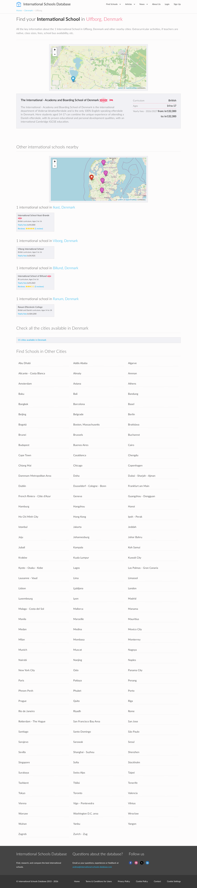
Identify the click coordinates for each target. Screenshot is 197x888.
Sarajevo (23, 742)
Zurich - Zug (80, 834)
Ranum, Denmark (66, 299)
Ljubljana (78, 588)
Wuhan (22, 824)
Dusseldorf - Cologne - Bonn (89, 486)
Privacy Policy (124, 881)
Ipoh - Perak (135, 517)
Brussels (78, 435)
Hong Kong (79, 517)
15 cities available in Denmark (32, 340)
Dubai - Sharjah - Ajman (141, 476)
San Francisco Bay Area (86, 721)
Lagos (76, 568)
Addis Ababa (80, 363)
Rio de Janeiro (26, 711)
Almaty (77, 373)
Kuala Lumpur (81, 558)
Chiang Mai (24, 465)
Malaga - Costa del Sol (31, 609)
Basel (131, 404)
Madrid (132, 598)
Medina (77, 629)
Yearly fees (26, 225)
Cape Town (24, 455)
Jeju (20, 537)
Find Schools (112, 4)
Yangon (132, 824)
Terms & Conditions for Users (99, 881)
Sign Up (177, 4)
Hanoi (131, 506)
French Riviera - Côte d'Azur (34, 496)
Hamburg (23, 506)
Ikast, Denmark (64, 207)
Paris (21, 680)
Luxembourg (25, 598)
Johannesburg (81, 537)
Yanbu (76, 824)
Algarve (132, 363)
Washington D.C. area (85, 813)
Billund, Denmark (65, 268)
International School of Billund (32, 276)
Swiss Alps (79, 773)
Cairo (131, 445)
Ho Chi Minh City (28, 517)
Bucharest (134, 435)
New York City (26, 670)
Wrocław (133, 813)
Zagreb (22, 834)
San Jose (133, 721)
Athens (132, 384)
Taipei (131, 773)
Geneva (77, 496)
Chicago (77, 465)
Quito (76, 701)
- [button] (55, 54)
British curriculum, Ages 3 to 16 (30, 221)
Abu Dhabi (24, 363)
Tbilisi (76, 783)
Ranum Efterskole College (30, 307)
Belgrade (78, 414)
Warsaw (23, 813)
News (142, 4)
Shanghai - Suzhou (83, 752)
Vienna (22, 803)
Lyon (75, 598)
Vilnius (132, 803)
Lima (76, 578)
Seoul (131, 742)
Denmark (28, 11)
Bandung (133, 394)
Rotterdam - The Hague (31, 721)
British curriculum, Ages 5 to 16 (30, 252)
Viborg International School (31, 249)
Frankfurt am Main (138, 486)
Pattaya (77, 680)
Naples (132, 660)
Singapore (24, 762)
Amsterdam (25, 384)
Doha (76, 476)
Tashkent (23, 783)
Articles (128, 4)
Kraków (22, 558)
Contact (157, 881)
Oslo (75, 670)
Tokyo (21, 793)
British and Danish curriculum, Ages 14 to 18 (35, 310)
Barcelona (79, 404)
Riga (130, 701)
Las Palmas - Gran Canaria (143, 568)
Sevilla (22, 752)
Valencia (133, 793)
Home (19, 11)
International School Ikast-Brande (33, 215)
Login (167, 4)
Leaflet (120, 88)
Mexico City (135, 629)
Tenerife (133, 783)
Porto (131, 691)
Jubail (21, 547)
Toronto (77, 793)
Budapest (23, 445)
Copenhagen (135, 465)
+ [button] (55, 49)
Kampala (78, 547)
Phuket (77, 691)
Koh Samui (134, 547)
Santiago (23, 732)
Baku (21, 394)
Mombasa (79, 639)
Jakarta (77, 527)
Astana (77, 384)
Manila (22, 619)
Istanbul (22, 527)
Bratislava (133, 424)
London (132, 588)
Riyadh (77, 711)
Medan (22, 629)
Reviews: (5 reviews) (31, 287)
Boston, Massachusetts (86, 424)
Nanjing (77, 660)
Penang (132, 680)
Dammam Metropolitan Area (34, 476)
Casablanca (79, 455)
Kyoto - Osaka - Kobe (30, 568)
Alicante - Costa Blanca (31, 373)
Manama (133, 609)
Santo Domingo (82, 732)
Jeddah (132, 527)
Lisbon (22, 588)
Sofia (76, 762)
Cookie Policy (142, 881)
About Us (156, 4)
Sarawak (78, 742)
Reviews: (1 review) (30, 229)
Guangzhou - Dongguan (141, 496)
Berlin (131, 414)
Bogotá (22, 424)
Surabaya (23, 773)
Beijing (22, 414)
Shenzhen (133, 752)
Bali (75, 394)
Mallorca (78, 609)
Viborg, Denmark (65, 241)
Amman (132, 373)
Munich (22, 650)
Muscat (77, 650)
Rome (131, 711)
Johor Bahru (135, 537)
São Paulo (133, 732)
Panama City (135, 670)
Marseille (78, 619)
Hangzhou (79, 506)
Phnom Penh (25, 691)
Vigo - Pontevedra (83, 803)
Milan (21, 639)
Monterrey (134, 639)
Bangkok (23, 404)
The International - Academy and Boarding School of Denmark (60, 100)
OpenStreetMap (131, 88)
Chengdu (133, 455)
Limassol (133, 578)
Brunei (22, 435)
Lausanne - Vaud (27, 578)
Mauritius (133, 619)
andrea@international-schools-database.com (92, 867)
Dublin (22, 486)
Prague (22, 701)
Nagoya (132, 650)
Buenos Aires (80, 445)
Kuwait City (134, 558)
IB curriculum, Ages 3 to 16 (28, 279)
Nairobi (22, 660)
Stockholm (134, 762)
